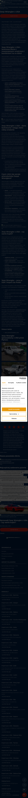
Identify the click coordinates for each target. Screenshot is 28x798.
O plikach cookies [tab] (21, 382)
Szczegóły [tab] (11, 382)
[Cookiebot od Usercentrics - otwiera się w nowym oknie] (19, 378)
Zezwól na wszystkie (14, 409)
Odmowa (14, 418)
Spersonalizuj (13, 414)
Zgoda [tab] (4, 382)
